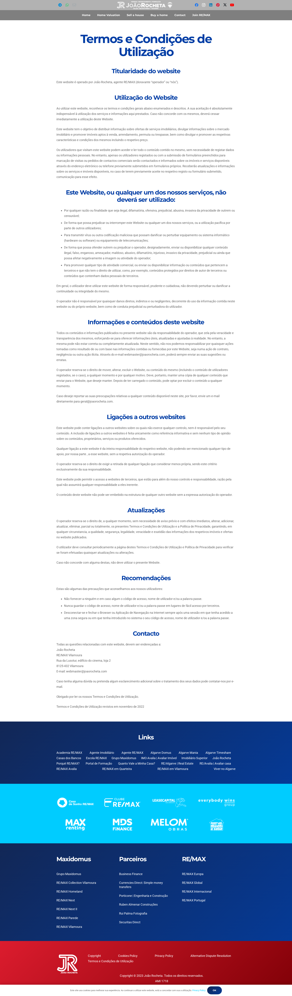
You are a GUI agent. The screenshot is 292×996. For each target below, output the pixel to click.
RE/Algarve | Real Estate (177, 763)
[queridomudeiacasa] (217, 824)
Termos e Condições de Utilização (110, 961)
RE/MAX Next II (66, 909)
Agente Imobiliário (102, 752)
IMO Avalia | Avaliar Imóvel (159, 758)
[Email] (74, 5)
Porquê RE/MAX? (68, 763)
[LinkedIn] (210, 5)
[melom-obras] (170, 824)
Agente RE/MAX (132, 752)
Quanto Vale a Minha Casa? (136, 763)
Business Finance (131, 874)
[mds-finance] (123, 824)
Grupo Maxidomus (124, 758)
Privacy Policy (164, 956)
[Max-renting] (75, 824)
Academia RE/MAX (69, 752)
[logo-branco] (217, 802)
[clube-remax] (123, 802)
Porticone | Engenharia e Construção (143, 895)
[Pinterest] (217, 5)
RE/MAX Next (65, 900)
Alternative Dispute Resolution (210, 956)
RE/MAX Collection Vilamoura (76, 882)
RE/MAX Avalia (66, 769)
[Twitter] (224, 5)
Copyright (94, 956)
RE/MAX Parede (67, 918)
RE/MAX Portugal (193, 900)
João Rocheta (221, 758)
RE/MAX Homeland (69, 891)
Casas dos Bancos (68, 758)
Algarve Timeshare (218, 752)
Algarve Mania (188, 752)
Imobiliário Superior (194, 758)
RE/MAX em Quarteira (117, 769)
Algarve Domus (161, 752)
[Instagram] (203, 5)
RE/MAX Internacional (197, 891)
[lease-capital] (170, 802)
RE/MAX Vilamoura (69, 927)
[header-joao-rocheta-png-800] (145, 5)
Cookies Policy (128, 956)
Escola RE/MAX (96, 758)
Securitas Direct (129, 922)
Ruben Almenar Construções (138, 904)
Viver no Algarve (225, 769)
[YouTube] (232, 5)
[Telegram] (60, 5)
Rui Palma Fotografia (133, 913)
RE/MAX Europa (192, 874)
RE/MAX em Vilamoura (172, 769)
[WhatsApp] (67, 5)
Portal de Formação (99, 763)
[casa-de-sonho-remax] (75, 802)
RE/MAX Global (192, 882)
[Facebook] (196, 5)
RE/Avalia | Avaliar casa (215, 763)
